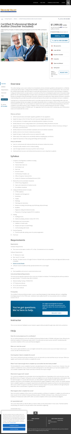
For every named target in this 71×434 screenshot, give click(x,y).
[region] (14, 421)
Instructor (3, 92)
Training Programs (8, 18)
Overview (3, 83)
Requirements (4, 89)
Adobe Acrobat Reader (19, 263)
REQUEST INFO (64, 72)
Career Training (29, 420)
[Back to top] (35, 418)
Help (49, 423)
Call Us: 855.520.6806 (64, 18)
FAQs (2, 96)
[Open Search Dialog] (68, 2)
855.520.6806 (4, 106)
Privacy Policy (46, 430)
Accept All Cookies (14, 425)
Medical (15, 18)
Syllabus (3, 86)
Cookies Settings (14, 429)
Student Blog (60, 420)
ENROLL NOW (60, 36)
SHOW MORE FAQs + (16, 409)
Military (49, 420)
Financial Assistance (52, 421)
